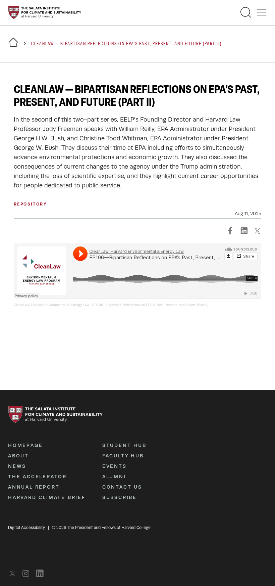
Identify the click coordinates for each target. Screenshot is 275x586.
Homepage (25, 445)
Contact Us (122, 487)
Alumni (114, 476)
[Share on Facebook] (230, 231)
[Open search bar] (245, 12)
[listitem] (14, 573)
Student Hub (124, 445)
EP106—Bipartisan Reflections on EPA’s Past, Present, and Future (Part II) (150, 305)
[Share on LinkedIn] (244, 231)
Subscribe (119, 497)
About (18, 455)
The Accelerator (37, 476)
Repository (30, 204)
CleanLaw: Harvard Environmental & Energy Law (51, 305)
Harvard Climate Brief (47, 497)
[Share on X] (257, 231)
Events (114, 466)
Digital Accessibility (26, 527)
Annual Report (33, 487)
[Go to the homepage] (44, 12)
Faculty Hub (123, 455)
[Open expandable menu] (261, 12)
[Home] (13, 46)
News (17, 466)
